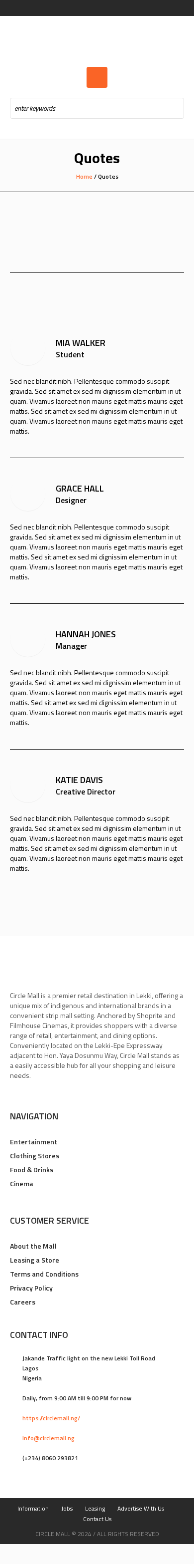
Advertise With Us (140, 1508)
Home (84, 176)
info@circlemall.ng (48, 1438)
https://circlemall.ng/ (51, 1418)
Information (33, 1508)
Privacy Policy (31, 1288)
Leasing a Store (34, 1260)
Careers (22, 1302)
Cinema (21, 1183)
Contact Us (97, 1519)
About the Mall (33, 1246)
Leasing (95, 1508)
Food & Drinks (31, 1169)
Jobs (67, 1508)
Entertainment (33, 1141)
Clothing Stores (34, 1155)
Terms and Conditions (44, 1274)
